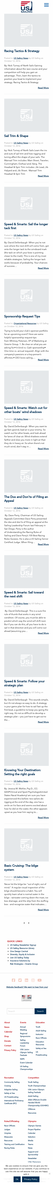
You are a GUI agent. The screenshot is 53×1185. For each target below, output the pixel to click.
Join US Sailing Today (19, 957)
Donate (7, 1041)
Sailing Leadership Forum (24, 1043)
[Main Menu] (47, 5)
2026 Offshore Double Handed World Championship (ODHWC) (38, 1103)
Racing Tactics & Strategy (21, 51)
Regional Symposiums (25, 1034)
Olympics (32, 1121)
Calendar (8, 1031)
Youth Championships (37, 1086)
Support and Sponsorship (33, 1153)
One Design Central (19, 951)
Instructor (39, 1034)
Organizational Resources (25, 323)
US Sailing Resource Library (22, 948)
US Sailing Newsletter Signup (23, 945)
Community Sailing (12, 1082)
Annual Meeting (23, 1028)
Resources (32, 1113)
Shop (6, 1036)
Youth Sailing (33, 1082)
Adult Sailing (41, 1031)
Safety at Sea (41, 1048)
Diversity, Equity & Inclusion (22, 954)
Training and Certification (14, 1144)
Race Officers (41, 1038)
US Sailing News (21, 58)
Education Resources (40, 1043)
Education (40, 1022)
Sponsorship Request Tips (22, 316)
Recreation (9, 1077)
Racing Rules (9, 1148)
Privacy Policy (10, 1050)
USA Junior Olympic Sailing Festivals (26, 1052)
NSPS (22, 1059)
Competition (33, 1077)
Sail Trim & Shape (16, 136)
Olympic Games (34, 1126)
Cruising (7, 1086)
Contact (7, 1045)
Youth (38, 1027)
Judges (7, 1129)
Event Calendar (26, 1063)
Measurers (8, 1137)
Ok (17, 1179)
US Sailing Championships (26, 1067)
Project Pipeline (34, 1129)
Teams (30, 1144)
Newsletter (32, 1158)
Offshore (31, 1109)
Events (23, 1022)
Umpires (7, 1133)
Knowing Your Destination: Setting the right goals (22, 772)
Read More (43, 87)
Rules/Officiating (11, 1121)
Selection (31, 1137)
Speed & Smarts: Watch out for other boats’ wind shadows (25, 410)
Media (30, 1140)
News (6, 1027)
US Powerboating (41, 1053)
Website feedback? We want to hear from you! (27, 987)
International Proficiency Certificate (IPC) (13, 1102)
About (7, 1022)
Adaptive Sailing (11, 1089)
